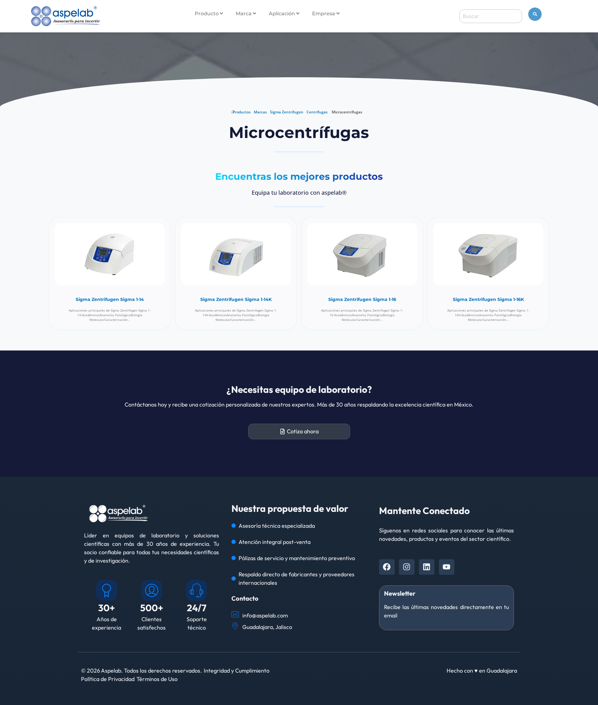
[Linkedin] (426, 567)
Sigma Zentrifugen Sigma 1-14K (236, 299)
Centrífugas (317, 112)
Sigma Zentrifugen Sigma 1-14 (110, 299)
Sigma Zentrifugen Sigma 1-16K (488, 299)
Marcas (260, 112)
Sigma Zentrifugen (286, 112)
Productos (242, 112)
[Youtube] (446, 567)
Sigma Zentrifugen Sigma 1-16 (362, 299)
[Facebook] (387, 567)
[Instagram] (407, 567)
